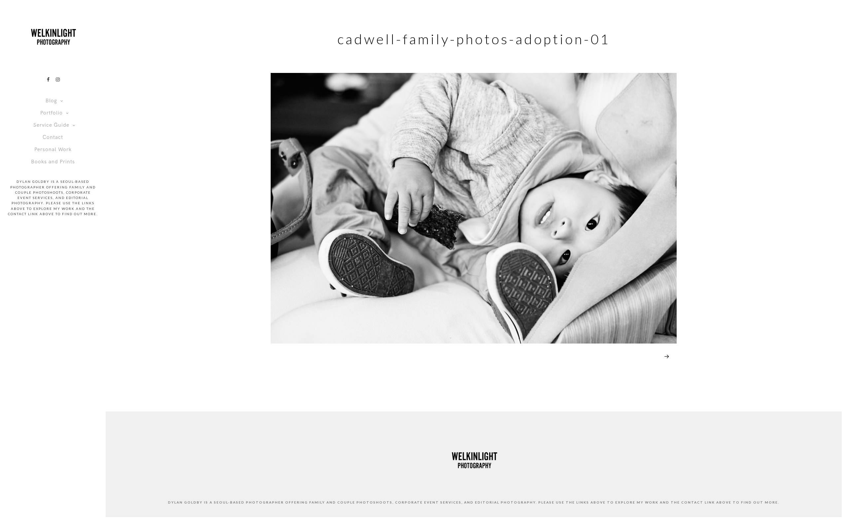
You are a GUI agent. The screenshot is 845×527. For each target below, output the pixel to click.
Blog (51, 101)
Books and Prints (53, 162)
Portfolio (51, 113)
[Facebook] (48, 79)
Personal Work (53, 150)
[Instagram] (57, 79)
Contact (53, 137)
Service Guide (51, 125)
